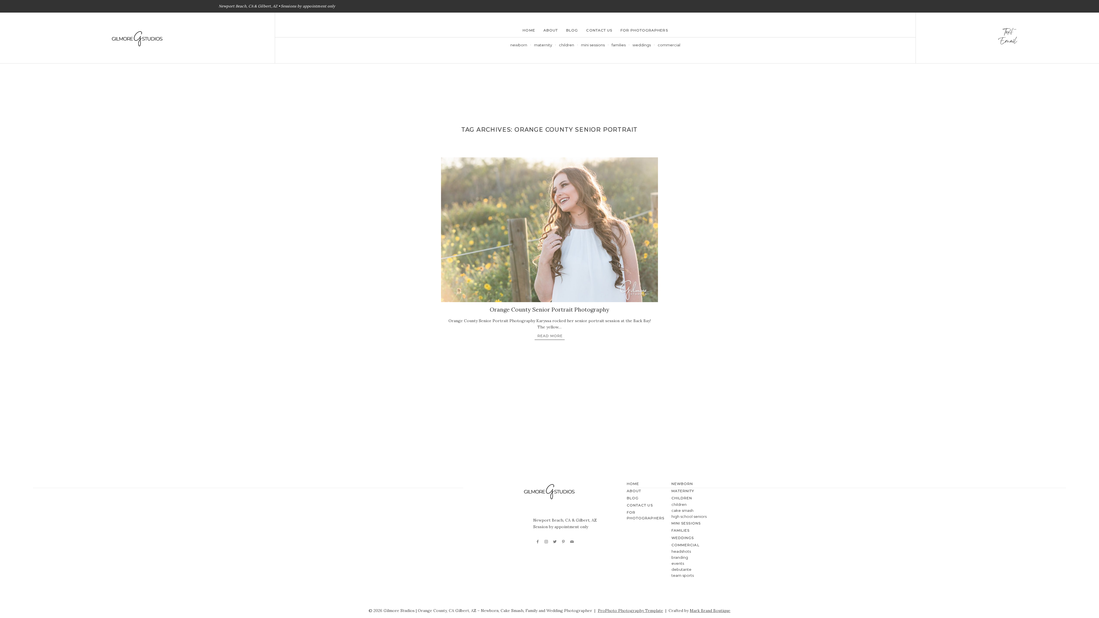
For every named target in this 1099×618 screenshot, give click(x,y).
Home (529, 30)
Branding (679, 557)
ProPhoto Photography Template (630, 610)
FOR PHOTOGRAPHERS (644, 30)
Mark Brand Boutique (710, 610)
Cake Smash (682, 510)
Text (1007, 33)
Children (679, 504)
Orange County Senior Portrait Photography (549, 309)
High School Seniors (689, 516)
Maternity (543, 45)
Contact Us (599, 30)
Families (619, 45)
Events (677, 563)
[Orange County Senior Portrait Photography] (549, 229)
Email (1007, 42)
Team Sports (682, 575)
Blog (572, 30)
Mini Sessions (593, 45)
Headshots (681, 551)
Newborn (518, 45)
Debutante (681, 569)
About (550, 30)
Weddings (641, 45)
